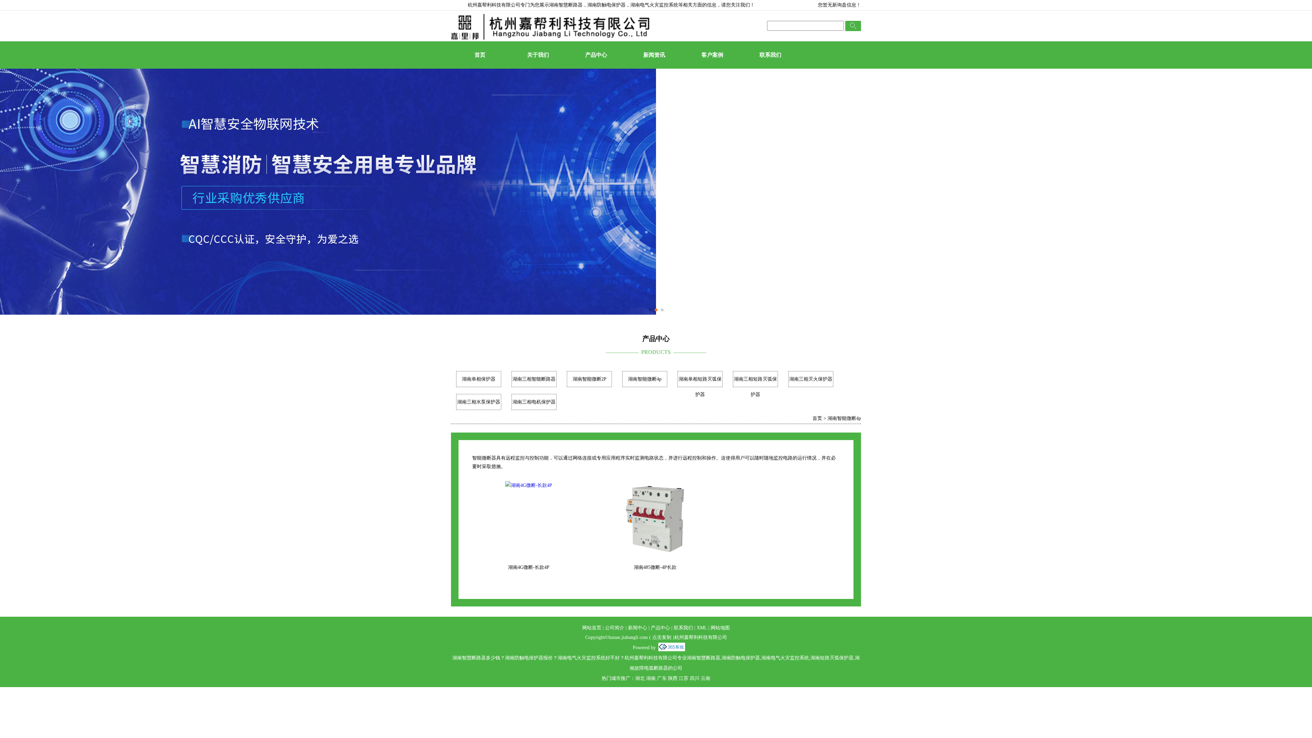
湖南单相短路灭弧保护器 (700, 387)
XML (702, 627)
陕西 (673, 678)
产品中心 (596, 55)
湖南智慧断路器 (566, 5)
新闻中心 (637, 627)
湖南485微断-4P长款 (655, 567)
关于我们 (538, 55)
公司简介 (614, 627)
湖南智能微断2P (589, 379)
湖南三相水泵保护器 (478, 402)
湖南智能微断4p (644, 379)
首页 (480, 55)
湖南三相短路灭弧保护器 (755, 387)
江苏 (683, 678)
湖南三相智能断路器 (534, 379)
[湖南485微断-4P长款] (655, 485)
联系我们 (770, 55)
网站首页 (591, 627)
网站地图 (720, 627)
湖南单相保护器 (478, 379)
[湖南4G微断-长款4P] (528, 485)
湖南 (651, 678)
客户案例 (712, 55)
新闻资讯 (654, 55)
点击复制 (661, 637)
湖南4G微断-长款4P (528, 567)
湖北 (640, 678)
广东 (662, 678)
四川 (694, 678)
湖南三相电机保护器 (534, 402)
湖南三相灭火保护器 (810, 379)
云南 (705, 678)
